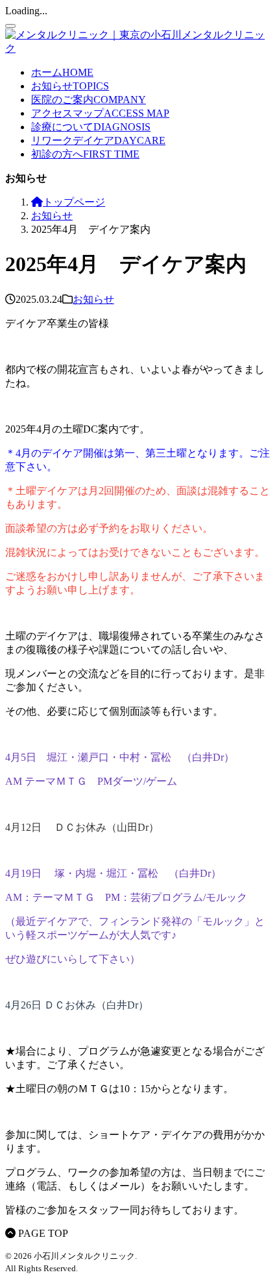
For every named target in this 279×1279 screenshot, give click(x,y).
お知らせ (93, 299)
